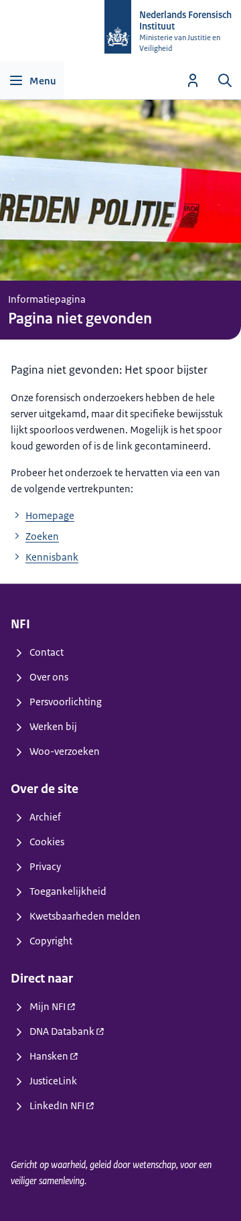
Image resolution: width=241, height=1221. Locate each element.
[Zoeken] (225, 80)
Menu (42, 80)
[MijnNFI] (193, 80)
